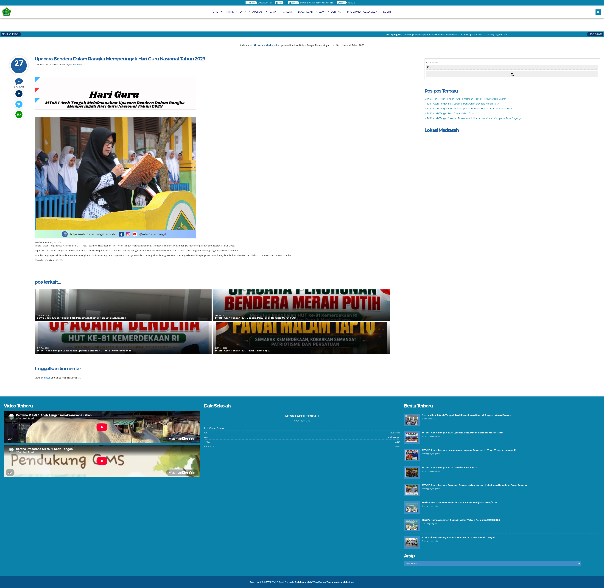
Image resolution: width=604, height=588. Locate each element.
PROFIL (229, 11)
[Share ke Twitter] (19, 104)
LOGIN (387, 11)
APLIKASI (257, 11)
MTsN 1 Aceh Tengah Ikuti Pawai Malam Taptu (242, 350)
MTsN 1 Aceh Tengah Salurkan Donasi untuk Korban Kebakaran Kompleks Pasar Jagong (473, 118)
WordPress (318, 582)
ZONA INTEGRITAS (330, 11)
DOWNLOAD (305, 11)
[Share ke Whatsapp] (19, 114)
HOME (214, 11)
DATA (243, 11)
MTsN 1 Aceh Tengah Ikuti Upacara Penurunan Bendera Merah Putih (255, 318)
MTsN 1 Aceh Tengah (282, 582)
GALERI (287, 11)
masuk (47, 377)
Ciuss (351, 582)
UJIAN (273, 11)
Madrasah (271, 45)
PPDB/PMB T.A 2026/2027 (362, 11)
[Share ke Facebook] (19, 94)
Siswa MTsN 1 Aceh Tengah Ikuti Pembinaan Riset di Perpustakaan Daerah (81, 318)
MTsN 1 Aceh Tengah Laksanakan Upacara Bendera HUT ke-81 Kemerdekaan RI (84, 350)
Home (259, 45)
